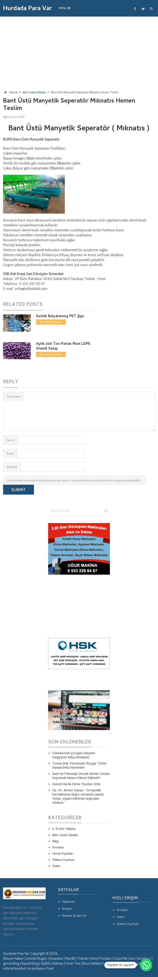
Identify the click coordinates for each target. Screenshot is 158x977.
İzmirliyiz (144, 958)
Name (10, 440)
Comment (13, 396)
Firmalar (58, 848)
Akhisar (57, 963)
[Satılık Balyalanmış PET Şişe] (16, 323)
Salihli (45, 963)
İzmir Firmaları (101, 958)
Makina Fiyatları (63, 860)
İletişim (67, 909)
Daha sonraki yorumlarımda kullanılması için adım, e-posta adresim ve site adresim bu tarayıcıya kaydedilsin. (74, 480)
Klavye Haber (13, 958)
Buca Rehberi (92, 963)
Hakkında (68, 902)
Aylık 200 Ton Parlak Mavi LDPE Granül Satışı (63, 346)
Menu (63, 8)
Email (10, 453)
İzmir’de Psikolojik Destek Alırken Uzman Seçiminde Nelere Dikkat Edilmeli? (81, 776)
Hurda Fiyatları (62, 854)
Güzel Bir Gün (124, 958)
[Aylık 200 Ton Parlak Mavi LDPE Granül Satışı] (16, 350)
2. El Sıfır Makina (64, 829)
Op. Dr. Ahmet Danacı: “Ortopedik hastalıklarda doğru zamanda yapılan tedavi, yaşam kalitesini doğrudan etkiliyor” (78, 797)
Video (56, 866)
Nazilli (70, 958)
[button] (146, 965)
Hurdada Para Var (27, 9)
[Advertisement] (79, 49)
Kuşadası (56, 958)
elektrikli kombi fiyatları (122, 963)
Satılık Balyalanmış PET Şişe (60, 316)
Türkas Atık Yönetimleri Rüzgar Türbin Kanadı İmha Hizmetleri (79, 766)
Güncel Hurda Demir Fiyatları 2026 (76, 784)
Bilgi (55, 841)
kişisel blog (30, 963)
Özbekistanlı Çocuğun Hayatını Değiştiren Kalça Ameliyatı (73, 755)
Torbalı (82, 958)
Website (12, 467)
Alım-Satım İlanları (34, 92)
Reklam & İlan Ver (74, 916)
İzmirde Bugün (36, 958)
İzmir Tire (73, 963)
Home (13, 92)
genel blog (11, 963)
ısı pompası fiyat (41, 968)
